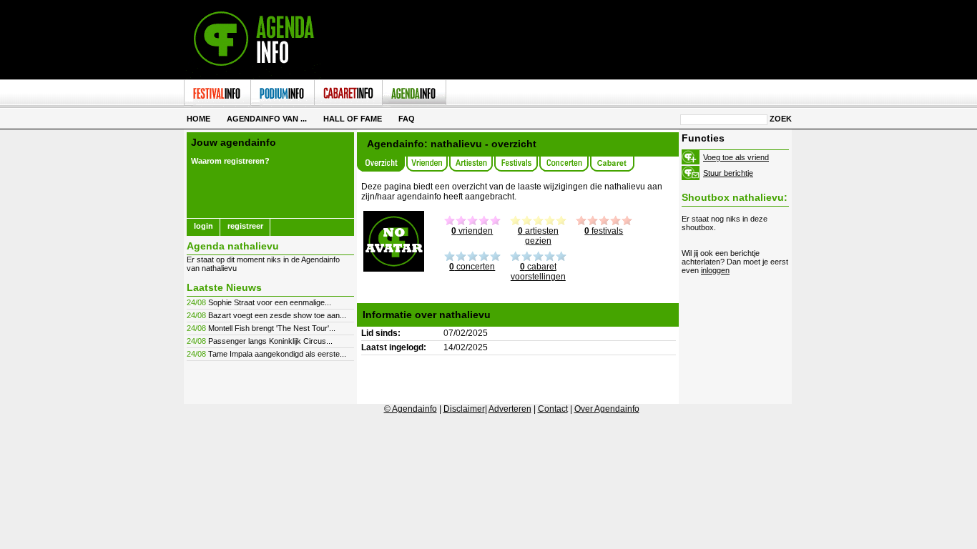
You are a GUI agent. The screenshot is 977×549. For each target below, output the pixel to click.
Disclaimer (464, 409)
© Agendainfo (410, 409)
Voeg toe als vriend (736, 157)
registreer (245, 226)
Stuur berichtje (728, 173)
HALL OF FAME (352, 118)
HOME (198, 118)
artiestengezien (538, 236)
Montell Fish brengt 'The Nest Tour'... (271, 328)
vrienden (472, 231)
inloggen (715, 270)
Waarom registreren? (230, 161)
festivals (603, 231)
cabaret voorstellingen (538, 272)
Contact (553, 409)
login (203, 226)
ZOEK (781, 118)
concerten (472, 267)
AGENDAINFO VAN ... (267, 118)
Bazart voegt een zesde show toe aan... (277, 315)
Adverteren (509, 409)
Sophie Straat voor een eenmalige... (269, 302)
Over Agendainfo (606, 409)
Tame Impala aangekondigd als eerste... (277, 354)
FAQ (406, 118)
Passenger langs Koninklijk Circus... (270, 341)
